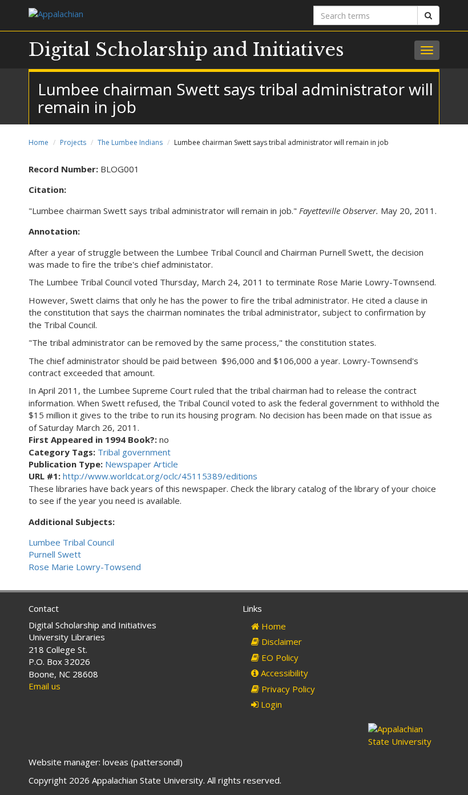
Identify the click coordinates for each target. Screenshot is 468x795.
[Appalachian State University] (127, 15)
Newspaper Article (141, 464)
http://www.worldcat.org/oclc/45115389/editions (160, 476)
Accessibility (283, 673)
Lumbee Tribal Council (71, 542)
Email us (44, 686)
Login (270, 704)
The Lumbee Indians (130, 142)
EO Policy (278, 657)
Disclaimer (280, 641)
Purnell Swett (55, 554)
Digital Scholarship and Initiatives (186, 49)
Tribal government (134, 452)
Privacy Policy (287, 689)
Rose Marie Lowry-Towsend (85, 566)
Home (39, 142)
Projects (73, 142)
